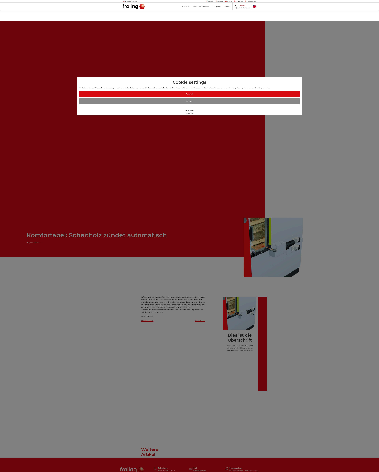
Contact (227, 6)
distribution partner (244, 8)
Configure (189, 101)
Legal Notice (189, 113)
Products (185, 6)
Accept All (189, 94)
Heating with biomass (201, 6)
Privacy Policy (189, 111)
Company (217, 6)
